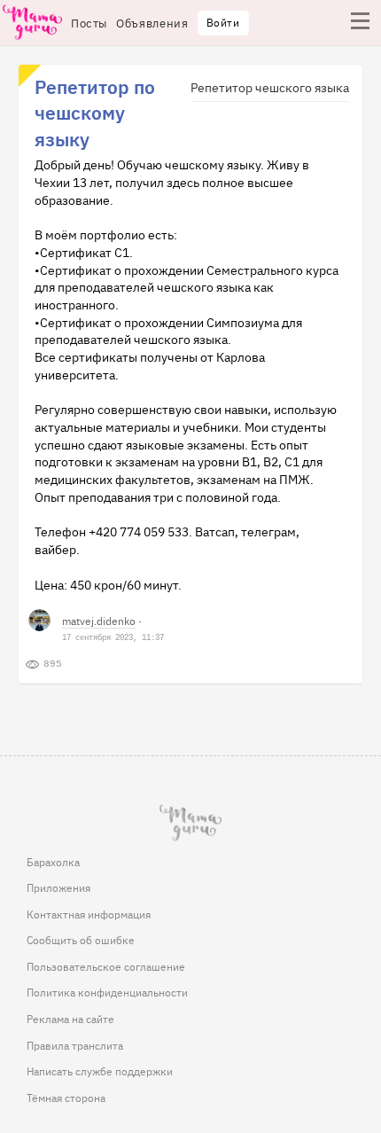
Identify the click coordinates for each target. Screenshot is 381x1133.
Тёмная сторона (66, 1097)
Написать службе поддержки (100, 1071)
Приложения (58, 887)
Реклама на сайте (70, 1019)
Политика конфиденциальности (107, 992)
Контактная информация (89, 914)
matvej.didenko (99, 620)
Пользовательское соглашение (106, 966)
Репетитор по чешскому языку (95, 112)
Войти (223, 22)
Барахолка (53, 862)
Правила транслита (75, 1045)
